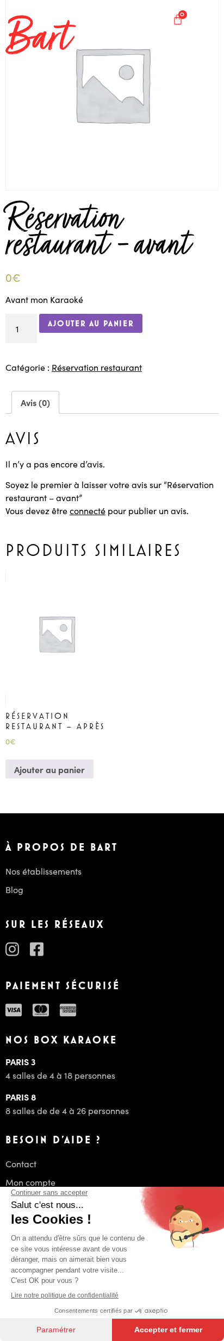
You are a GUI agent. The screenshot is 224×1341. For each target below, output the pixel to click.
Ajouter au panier (91, 323)
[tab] (35, 402)
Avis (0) (35, 402)
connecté (87, 510)
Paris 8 (20, 1097)
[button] (206, 19)
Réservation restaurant (97, 367)
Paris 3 (20, 1061)
